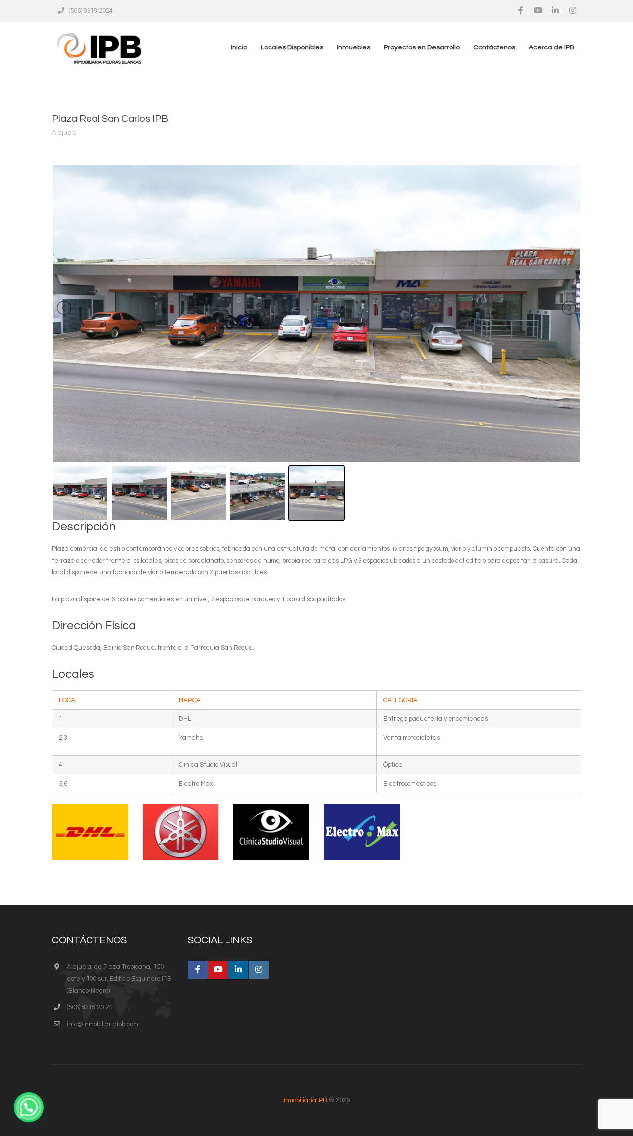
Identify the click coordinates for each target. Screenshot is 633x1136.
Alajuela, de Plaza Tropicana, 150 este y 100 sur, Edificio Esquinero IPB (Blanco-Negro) (119, 978)
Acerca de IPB (552, 47)
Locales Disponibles (292, 47)
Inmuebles (353, 47)
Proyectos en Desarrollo (422, 47)
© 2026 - (318, 1100)
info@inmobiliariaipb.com (102, 1024)
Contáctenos (494, 47)
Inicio (239, 47)
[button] (29, 1107)
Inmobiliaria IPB (304, 1100)
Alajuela (64, 132)
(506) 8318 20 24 (89, 1007)
